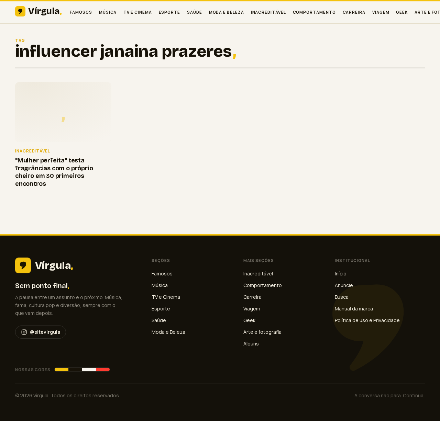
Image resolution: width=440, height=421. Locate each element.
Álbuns (251, 343)
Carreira (354, 12)
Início (340, 273)
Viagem (380, 12)
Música (108, 12)
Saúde (194, 12)
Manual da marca (354, 308)
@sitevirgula (45, 332)
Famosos (81, 12)
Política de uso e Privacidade (367, 320)
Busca (342, 297)
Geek (402, 12)
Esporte (169, 12)
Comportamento (314, 12)
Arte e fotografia (262, 332)
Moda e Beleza (226, 12)
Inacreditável (268, 12)
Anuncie (344, 285)
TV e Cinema (137, 12)
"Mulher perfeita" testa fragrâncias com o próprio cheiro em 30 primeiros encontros (54, 172)
